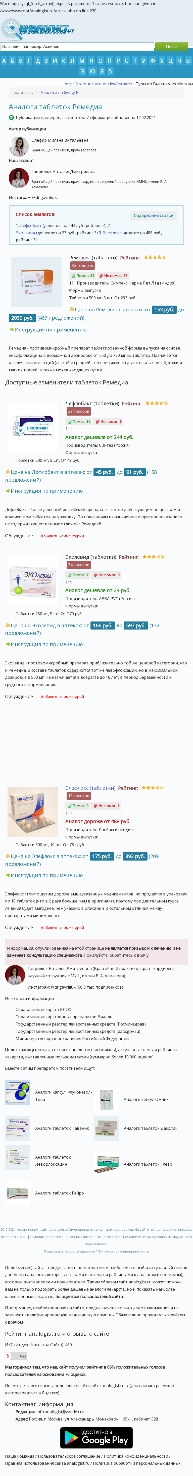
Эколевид (25, 233)
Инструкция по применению (51, 329)
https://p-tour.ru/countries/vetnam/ (98, 84)
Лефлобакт (31, 225)
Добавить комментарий (62, 535)
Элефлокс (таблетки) (90, 787)
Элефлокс (112, 233)
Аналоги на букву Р (59, 92)
